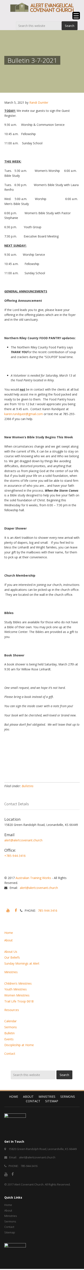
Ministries (11, 972)
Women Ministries (17, 995)
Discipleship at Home (19, 1045)
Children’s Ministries (18, 983)
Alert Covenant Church (29, 1184)
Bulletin (9, 1033)
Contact (9, 1053)
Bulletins (27, 786)
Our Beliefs (12, 957)
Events (9, 1039)
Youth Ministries (15, 989)
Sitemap (51, 1101)
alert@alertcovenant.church (23, 840)
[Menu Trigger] (76, 15)
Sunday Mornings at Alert (21, 963)
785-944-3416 (47, 910)
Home (8, 933)
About (8, 940)
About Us (10, 952)
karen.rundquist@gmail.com (23, 414)
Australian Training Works (33, 878)
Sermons (10, 1027)
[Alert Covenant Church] (42, 7)
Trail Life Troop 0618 (19, 1001)
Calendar (10, 1021)
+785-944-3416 (15, 856)
